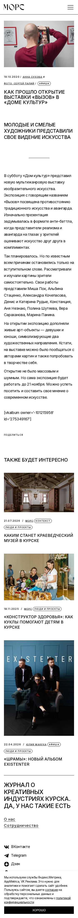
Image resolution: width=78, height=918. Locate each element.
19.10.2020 (12, 77)
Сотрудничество (21, 825)
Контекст (43, 520)
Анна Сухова (32, 77)
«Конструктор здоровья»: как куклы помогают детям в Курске (38, 622)
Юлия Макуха (36, 744)
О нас (10, 819)
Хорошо (39, 910)
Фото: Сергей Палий (19, 83)
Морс (29, 521)
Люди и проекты (18, 527)
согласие (51, 889)
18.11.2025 (11, 609)
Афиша (44, 83)
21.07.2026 (12, 521)
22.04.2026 (12, 744)
